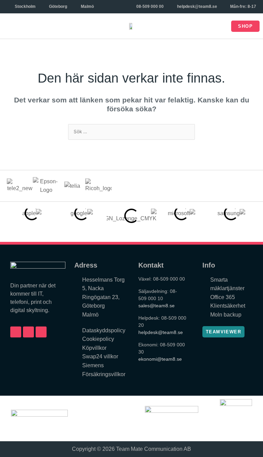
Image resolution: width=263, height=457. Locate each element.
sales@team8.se (156, 305)
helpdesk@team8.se (160, 332)
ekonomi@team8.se (160, 359)
